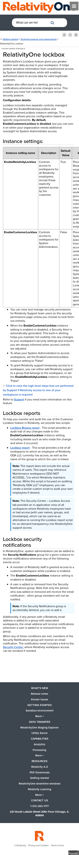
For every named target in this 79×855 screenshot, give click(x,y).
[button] (52, 22)
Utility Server (39, 733)
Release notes (39, 694)
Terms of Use (57, 845)
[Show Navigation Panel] (74, 6)
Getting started (10, 39)
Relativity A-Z (39, 767)
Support (19, 399)
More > (39, 716)
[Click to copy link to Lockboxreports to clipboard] (44, 413)
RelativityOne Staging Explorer (39, 727)
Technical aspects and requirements (38, 39)
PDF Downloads (40, 772)
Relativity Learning (39, 789)
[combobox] (30, 22)
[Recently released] (64, 35)
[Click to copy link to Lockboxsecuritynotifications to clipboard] (35, 545)
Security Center (13, 647)
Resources (39, 761)
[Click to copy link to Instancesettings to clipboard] (49, 141)
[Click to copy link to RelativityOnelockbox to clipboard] (69, 54)
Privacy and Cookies (38, 845)
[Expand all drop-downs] (70, 35)
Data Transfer (39, 722)
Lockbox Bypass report (25, 428)
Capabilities (39, 739)
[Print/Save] (76, 35)
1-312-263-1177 (39, 806)
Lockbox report (20, 448)
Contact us (39, 800)
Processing (39, 750)
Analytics (39, 744)
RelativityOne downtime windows (39, 783)
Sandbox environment (39, 710)
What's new (39, 688)
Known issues (39, 699)
